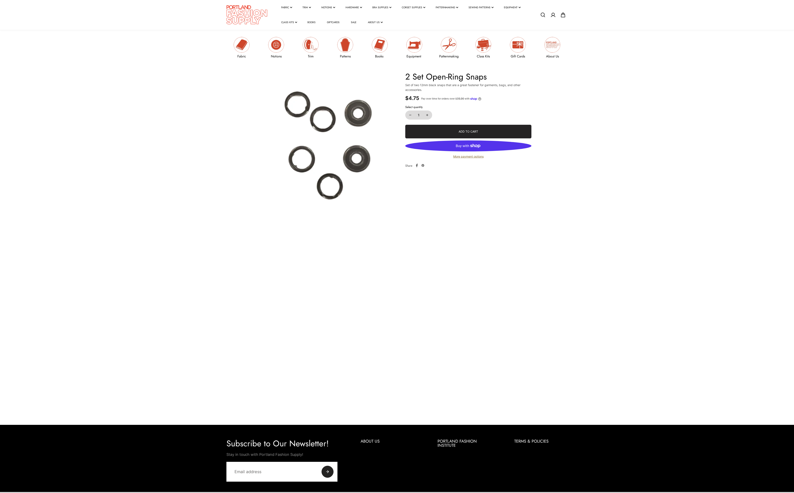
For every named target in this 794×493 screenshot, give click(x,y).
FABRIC (285, 7)
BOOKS (311, 22)
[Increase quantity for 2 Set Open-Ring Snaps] (427, 115)
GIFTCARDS (333, 22)
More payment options (468, 156)
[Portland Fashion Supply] (247, 14)
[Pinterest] (422, 165)
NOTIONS (326, 7)
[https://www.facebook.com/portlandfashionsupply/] (416, 165)
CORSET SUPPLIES (412, 7)
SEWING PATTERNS (479, 7)
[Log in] (552, 14)
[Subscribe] (328, 472)
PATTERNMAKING (445, 7)
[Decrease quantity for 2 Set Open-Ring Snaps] (410, 115)
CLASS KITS (287, 22)
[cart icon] (563, 14)
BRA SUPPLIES (380, 7)
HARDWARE (352, 7)
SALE (353, 22)
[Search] (542, 14)
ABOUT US (374, 22)
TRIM (305, 7)
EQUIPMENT (511, 7)
